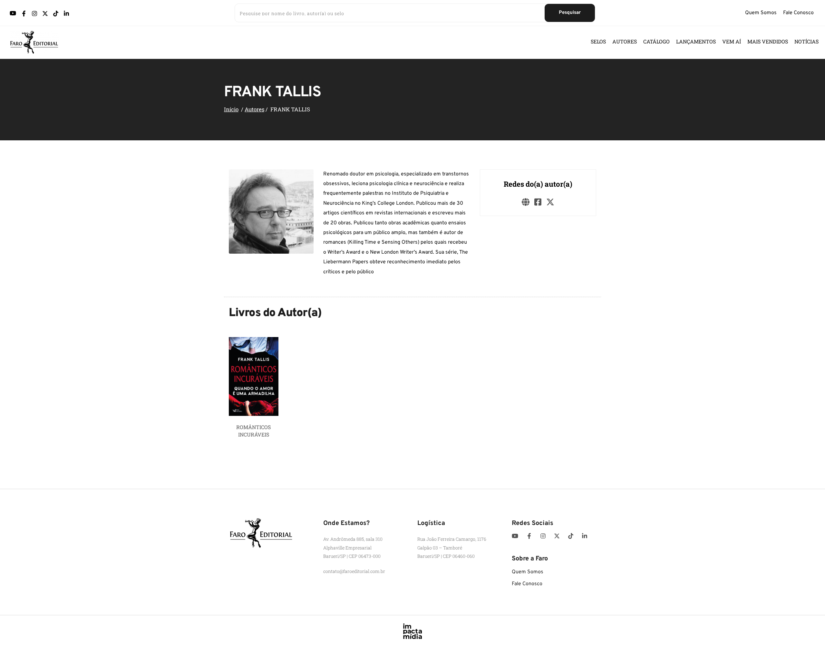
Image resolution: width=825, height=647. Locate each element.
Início (231, 109)
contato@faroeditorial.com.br (354, 571)
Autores (254, 109)
